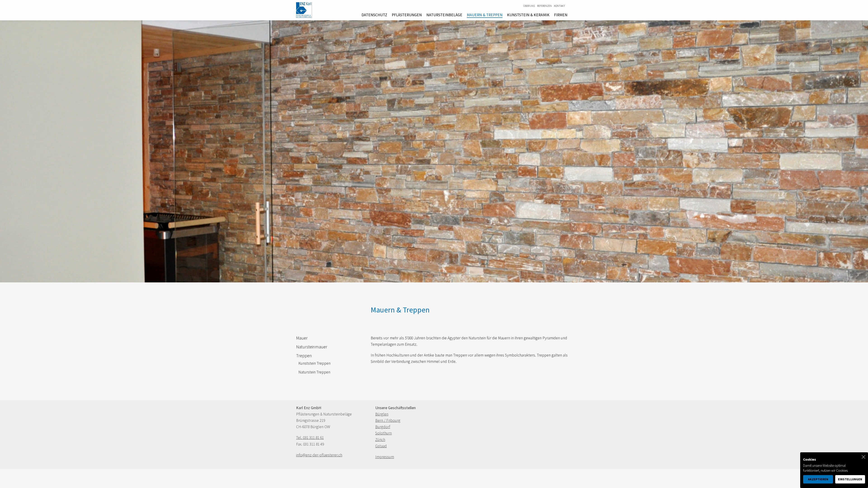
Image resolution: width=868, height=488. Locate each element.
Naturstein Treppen (314, 372)
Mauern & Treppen (484, 14)
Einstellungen (850, 479)
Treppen (304, 355)
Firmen (560, 14)
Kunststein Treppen (314, 363)
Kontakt (559, 5)
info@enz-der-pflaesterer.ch (319, 455)
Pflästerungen (407, 14)
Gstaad (381, 445)
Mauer (302, 338)
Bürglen (381, 414)
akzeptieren (818, 479)
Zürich (380, 439)
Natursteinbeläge (444, 14)
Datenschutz (374, 14)
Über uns (529, 5)
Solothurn (383, 433)
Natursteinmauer (311, 347)
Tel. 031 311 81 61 (310, 437)
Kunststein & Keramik (528, 14)
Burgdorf (382, 426)
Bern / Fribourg (387, 420)
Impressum (384, 456)
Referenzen (544, 5)
